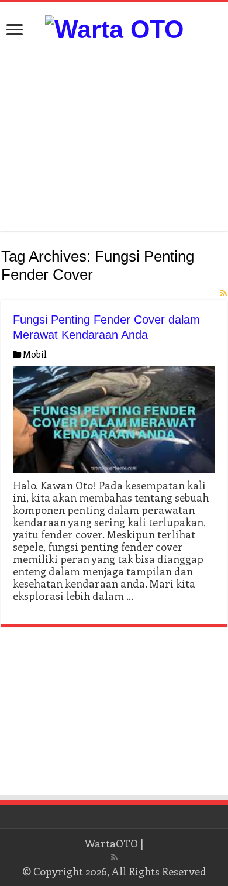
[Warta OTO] (114, 27)
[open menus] (14, 30)
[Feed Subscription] (223, 292)
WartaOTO (111, 843)
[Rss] (114, 857)
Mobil (35, 354)
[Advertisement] (114, 137)
